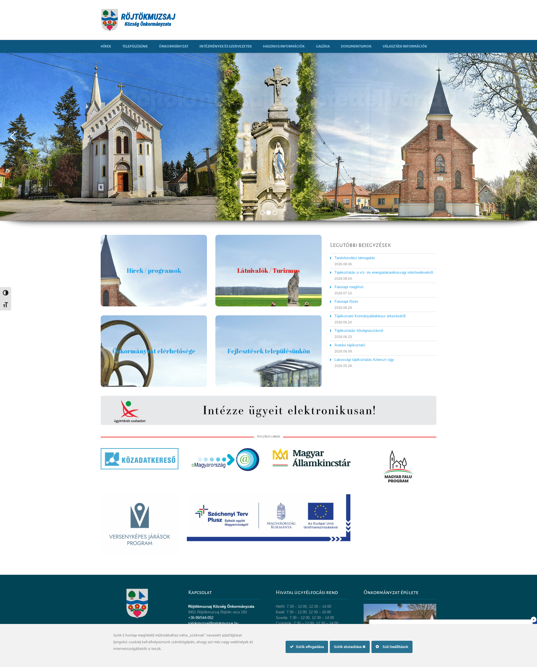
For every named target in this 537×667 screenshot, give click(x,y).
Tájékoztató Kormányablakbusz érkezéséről (370, 316)
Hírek (106, 46)
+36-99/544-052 (200, 618)
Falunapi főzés (346, 301)
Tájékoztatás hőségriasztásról (359, 330)
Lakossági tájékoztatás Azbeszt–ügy (364, 360)
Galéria (323, 46)
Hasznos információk (284, 46)
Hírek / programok (154, 270)
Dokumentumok (356, 46)
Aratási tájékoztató (350, 345)
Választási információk (405, 46)
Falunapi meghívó (349, 287)
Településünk (135, 46)
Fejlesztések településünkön (268, 351)
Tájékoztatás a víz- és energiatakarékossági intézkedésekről (384, 272)
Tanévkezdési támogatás (355, 258)
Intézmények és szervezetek (225, 46)
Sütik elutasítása (348, 647)
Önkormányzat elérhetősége (154, 351)
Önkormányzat (173, 46)
